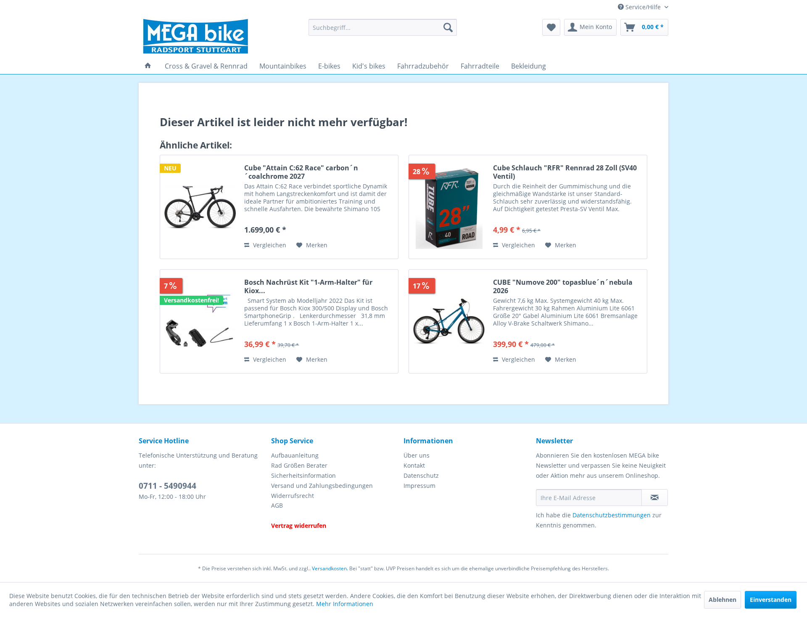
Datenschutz (421, 475)
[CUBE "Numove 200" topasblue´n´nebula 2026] (449, 321)
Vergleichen (268, 245)
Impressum (419, 486)
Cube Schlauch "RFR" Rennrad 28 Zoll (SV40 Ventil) (565, 172)
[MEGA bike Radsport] (220, 36)
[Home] (148, 66)
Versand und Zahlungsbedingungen (322, 486)
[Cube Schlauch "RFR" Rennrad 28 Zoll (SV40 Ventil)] (449, 207)
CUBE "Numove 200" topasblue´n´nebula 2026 (563, 286)
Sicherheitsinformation (303, 475)
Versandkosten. (330, 568)
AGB (277, 505)
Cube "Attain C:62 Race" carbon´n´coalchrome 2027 (301, 172)
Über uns (417, 455)
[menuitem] (383, 27)
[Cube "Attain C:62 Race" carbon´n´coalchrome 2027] (200, 207)
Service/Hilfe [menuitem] (643, 7)
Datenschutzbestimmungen (611, 515)
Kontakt (414, 465)
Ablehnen (722, 600)
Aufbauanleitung (295, 455)
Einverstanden (770, 600)
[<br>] (335, 516)
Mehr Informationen (344, 604)
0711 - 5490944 (167, 485)
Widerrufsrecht (292, 496)
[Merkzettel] (551, 27)
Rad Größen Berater (299, 465)
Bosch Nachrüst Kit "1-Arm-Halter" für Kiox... (308, 286)
